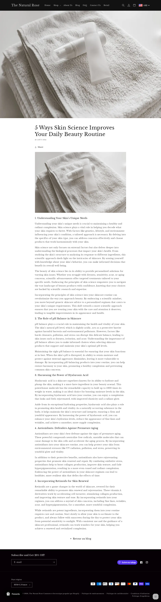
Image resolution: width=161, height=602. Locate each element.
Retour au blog (82, 538)
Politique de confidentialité (117, 593)
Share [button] (40, 147)
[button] (57, 5)
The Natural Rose (36, 593)
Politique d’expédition (141, 596)
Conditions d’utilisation (140, 593)
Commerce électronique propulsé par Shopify (61, 593)
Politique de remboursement (93, 593)
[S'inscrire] (53, 562)
